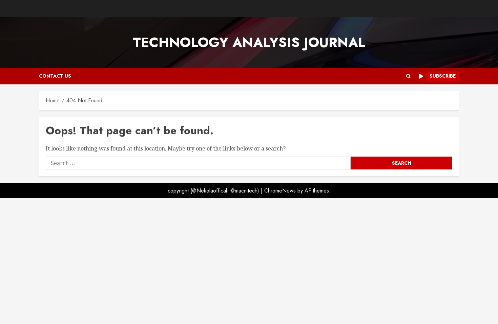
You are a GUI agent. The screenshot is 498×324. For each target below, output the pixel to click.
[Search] (408, 76)
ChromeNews (280, 191)
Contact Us (55, 76)
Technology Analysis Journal (249, 42)
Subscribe (443, 76)
